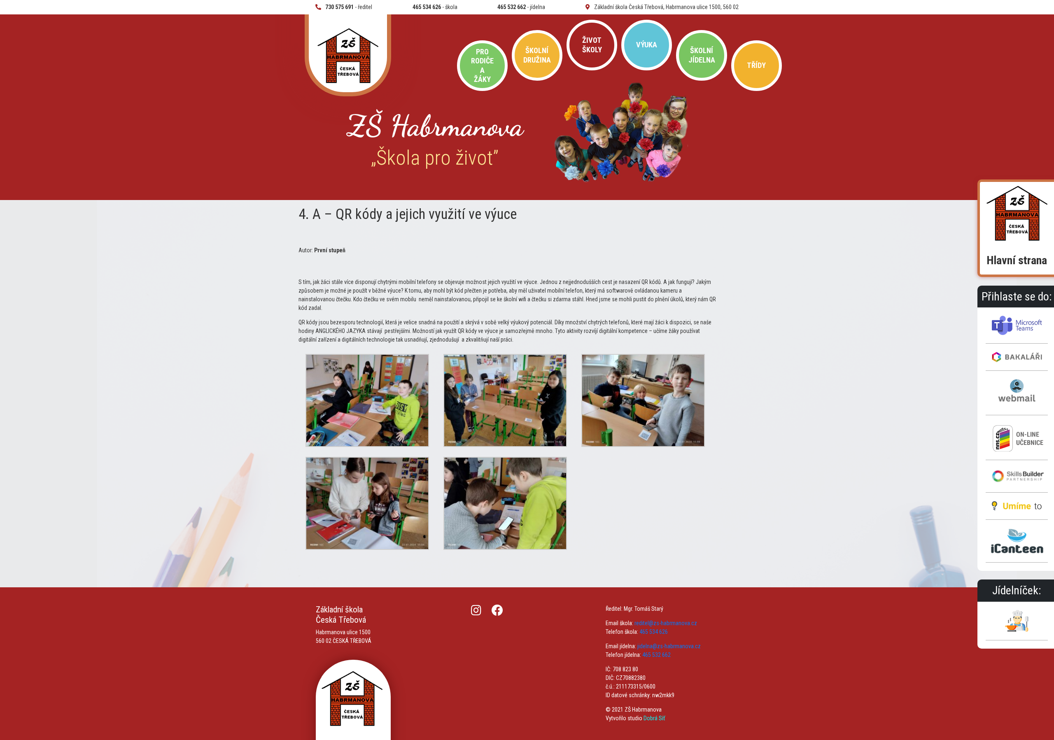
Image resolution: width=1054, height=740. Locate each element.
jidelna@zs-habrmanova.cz (669, 646)
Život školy (592, 45)
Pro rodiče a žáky (482, 65)
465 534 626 (653, 631)
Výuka (646, 44)
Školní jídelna (701, 55)
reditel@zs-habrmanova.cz (665, 623)
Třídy (756, 65)
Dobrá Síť (654, 718)
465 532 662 (656, 655)
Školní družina (537, 55)
